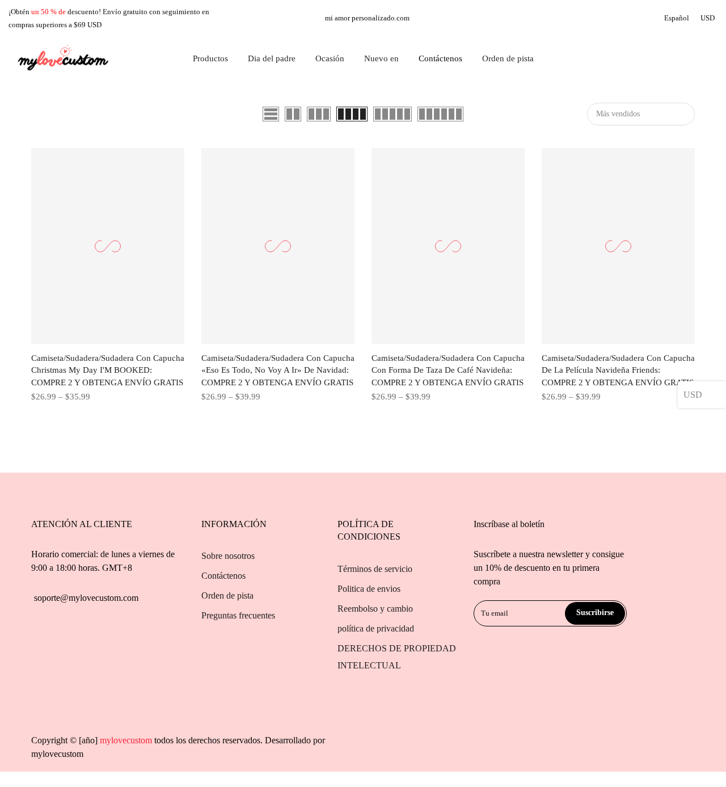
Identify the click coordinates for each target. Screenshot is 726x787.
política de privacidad (375, 628)
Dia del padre (272, 58)
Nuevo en (381, 58)
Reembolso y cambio (375, 608)
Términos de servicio (374, 569)
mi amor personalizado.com (367, 18)
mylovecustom (57, 754)
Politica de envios (368, 589)
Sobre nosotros (228, 556)
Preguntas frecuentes (238, 615)
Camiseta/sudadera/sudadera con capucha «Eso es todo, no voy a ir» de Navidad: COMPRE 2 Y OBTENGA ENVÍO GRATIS (277, 370)
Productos (210, 58)
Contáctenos (440, 58)
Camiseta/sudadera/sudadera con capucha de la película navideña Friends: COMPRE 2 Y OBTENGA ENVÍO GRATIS (618, 370)
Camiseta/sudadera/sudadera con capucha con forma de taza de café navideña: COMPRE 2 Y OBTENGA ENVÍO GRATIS (448, 370)
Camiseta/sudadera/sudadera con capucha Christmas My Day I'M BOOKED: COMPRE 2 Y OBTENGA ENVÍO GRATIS (107, 370)
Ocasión (329, 58)
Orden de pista (508, 58)
